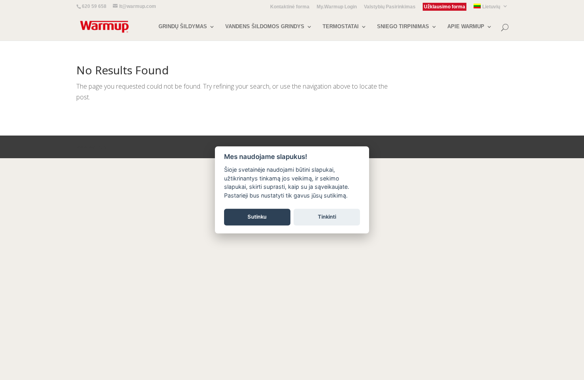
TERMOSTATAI (341, 26)
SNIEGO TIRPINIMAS (403, 26)
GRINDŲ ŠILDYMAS (183, 26)
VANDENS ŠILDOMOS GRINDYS (264, 26)
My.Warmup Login (337, 7)
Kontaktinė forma (289, 7)
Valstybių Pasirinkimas (390, 7)
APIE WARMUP (465, 26)
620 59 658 (94, 6)
